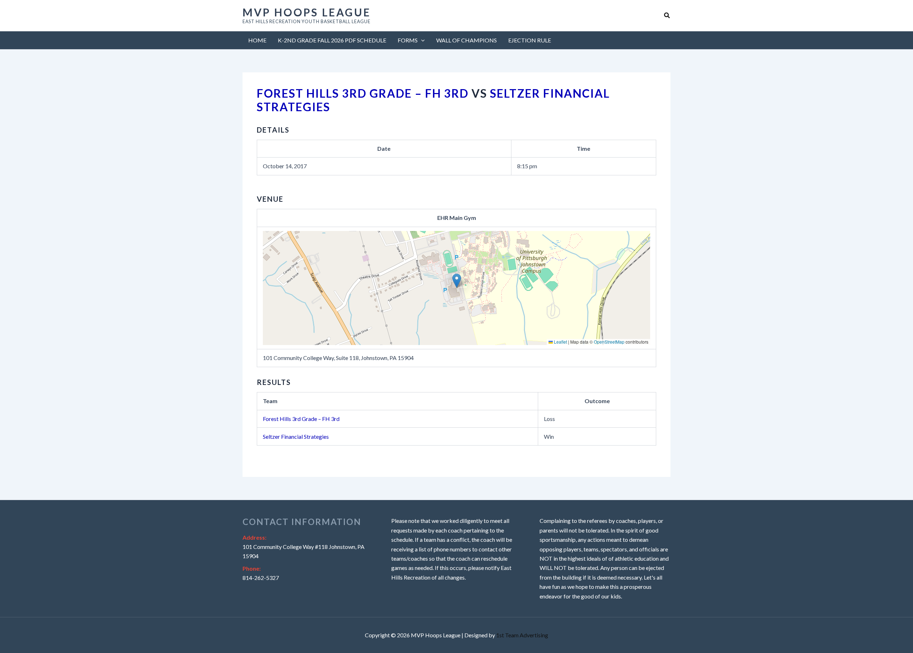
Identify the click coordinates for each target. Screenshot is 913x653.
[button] (667, 15)
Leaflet (560, 342)
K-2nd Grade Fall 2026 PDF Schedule (332, 40)
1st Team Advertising (522, 635)
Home (257, 40)
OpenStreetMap (609, 342)
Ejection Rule (529, 40)
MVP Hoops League (307, 12)
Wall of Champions (466, 40)
